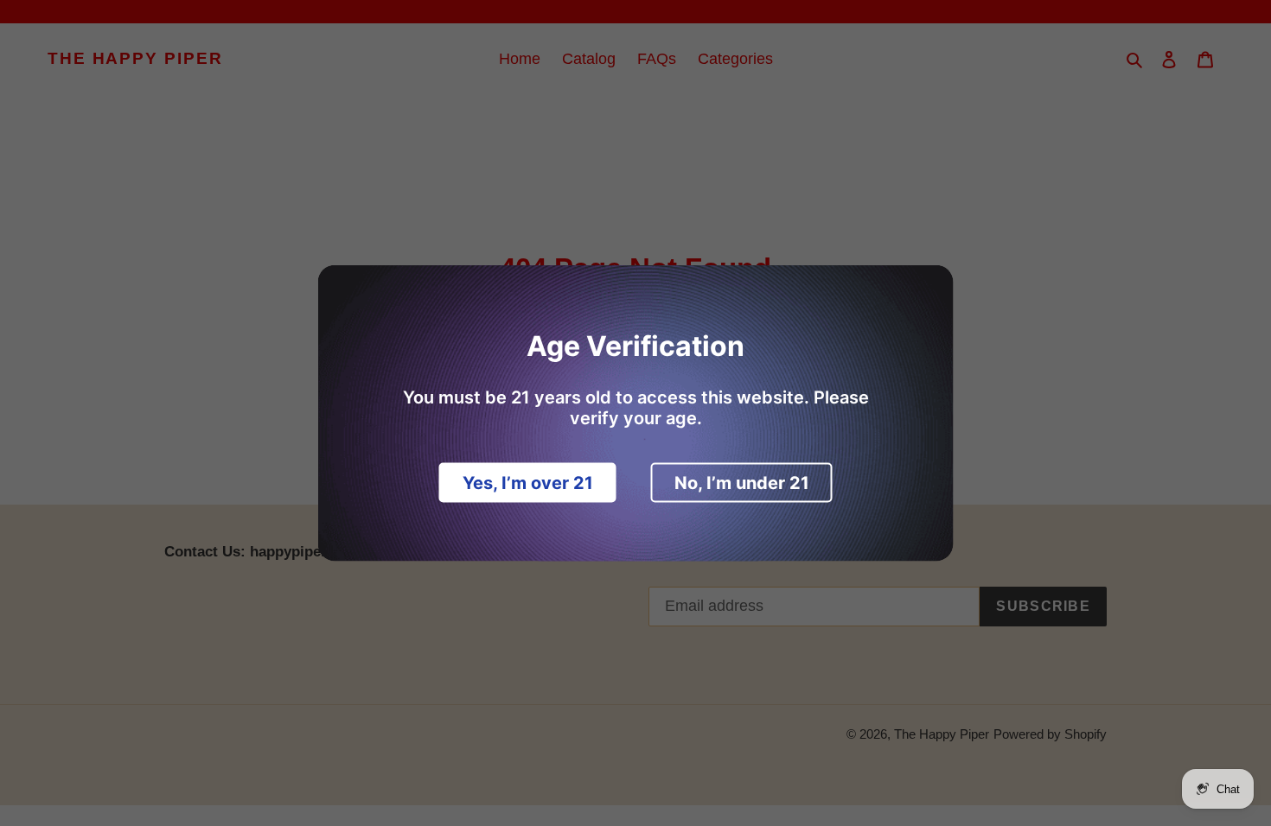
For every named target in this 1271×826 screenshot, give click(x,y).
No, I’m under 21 (741, 483)
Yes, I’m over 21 (528, 483)
